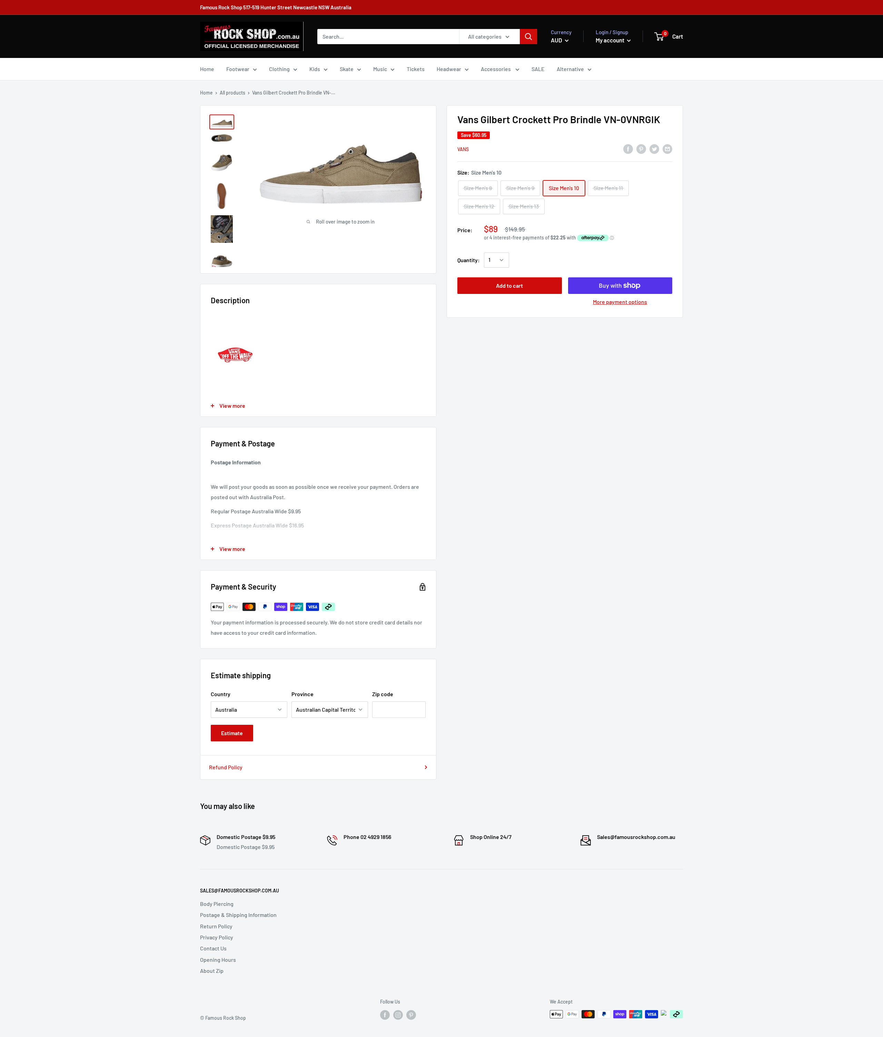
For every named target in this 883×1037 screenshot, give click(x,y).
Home (206, 93)
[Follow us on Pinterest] (411, 1015)
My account (610, 40)
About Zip (212, 970)
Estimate (232, 733)
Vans (463, 149)
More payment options (620, 301)
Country (220, 694)
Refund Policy (225, 767)
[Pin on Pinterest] (641, 148)
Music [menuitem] (380, 69)
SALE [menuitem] (538, 69)
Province (302, 694)
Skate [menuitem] (347, 69)
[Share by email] (667, 148)
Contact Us (213, 948)
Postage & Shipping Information (238, 914)
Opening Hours (218, 959)
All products (232, 93)
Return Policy (216, 926)
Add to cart (509, 285)
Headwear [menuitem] (449, 69)
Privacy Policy (216, 937)
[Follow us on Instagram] (398, 1015)
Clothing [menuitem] (279, 69)
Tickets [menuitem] (416, 69)
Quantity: (468, 260)
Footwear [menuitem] (237, 69)
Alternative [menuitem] (570, 69)
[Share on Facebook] (628, 148)
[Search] (528, 36)
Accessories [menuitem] (496, 69)
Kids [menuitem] (314, 69)
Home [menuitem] (207, 69)
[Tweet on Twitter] (654, 148)
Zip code (382, 694)
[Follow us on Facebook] (385, 1015)
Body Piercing (217, 903)
